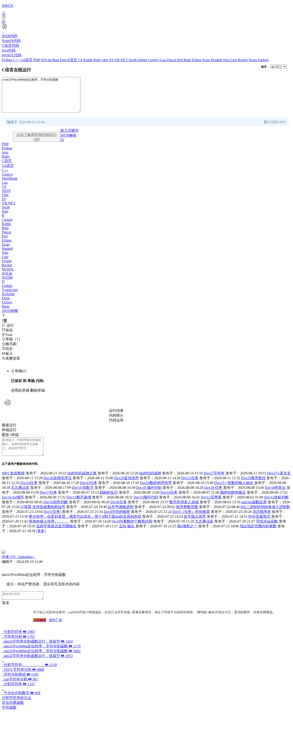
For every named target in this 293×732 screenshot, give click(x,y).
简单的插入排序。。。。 (49, 521)
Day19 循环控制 (149, 488)
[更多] (41, 531)
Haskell (217, 60)
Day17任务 (48, 492)
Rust (56, 60)
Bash (188, 60)
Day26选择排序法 (57, 478)
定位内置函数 (13, 702)
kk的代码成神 (150, 473)
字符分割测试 (20, 674)
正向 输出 (127, 526)
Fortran (263, 60)
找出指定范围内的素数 (258, 526)
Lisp (234, 60)
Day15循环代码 (146, 497)
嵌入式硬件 (69, 130)
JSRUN (7, 6)
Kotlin (88, 60)
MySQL (8, 269)
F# (111, 60)
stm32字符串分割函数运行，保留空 (37, 641)
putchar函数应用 (254, 502)
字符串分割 (18, 636)
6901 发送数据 (13, 473)
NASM (7, 277)
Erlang (197, 60)
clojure (142, 60)
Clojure (7, 220)
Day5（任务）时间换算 (191, 512)
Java (5, 152)
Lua (163, 60)
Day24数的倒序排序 (156, 483)
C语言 (7, 161)
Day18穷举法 (275, 488)
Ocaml (6, 261)
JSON (6, 191)
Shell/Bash (9, 178)
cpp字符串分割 (20, 679)
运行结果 (116, 411)
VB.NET (121, 60)
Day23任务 (88, 483)
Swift (133, 60)
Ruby (97, 60)
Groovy (154, 60)
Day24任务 (29, 483)
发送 (5, 603)
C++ (17, 60)
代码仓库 (116, 420)
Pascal (172, 60)
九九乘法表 (20, 488)
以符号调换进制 (120, 507)
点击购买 (39, 620)
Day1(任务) (52, 512)
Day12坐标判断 (276, 497)
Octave (7, 302)
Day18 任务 (213, 488)
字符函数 (9, 707)
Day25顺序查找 (253, 478)
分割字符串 (18, 632)
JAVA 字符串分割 (23, 669)
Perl (180, 60)
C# (80, 60)
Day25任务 (189, 478)
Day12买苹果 (211, 497)
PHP (37, 60)
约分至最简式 (259, 516)
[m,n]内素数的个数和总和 (132, 521)
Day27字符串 (214, 473)
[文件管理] (146, 22)
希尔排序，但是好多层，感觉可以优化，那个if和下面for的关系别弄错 (85, 516)
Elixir (6, 298)
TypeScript (10, 290)
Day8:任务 (119, 502)
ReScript (8, 294)
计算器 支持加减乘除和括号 (42, 507)
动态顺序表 (261, 512)
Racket (243, 60)
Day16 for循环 (13, 497)
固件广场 (55, 620)
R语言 (72, 60)
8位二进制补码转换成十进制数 (265, 507)
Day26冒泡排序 (126, 478)
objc (105, 60)
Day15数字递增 (79, 497)
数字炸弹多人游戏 (184, 502)
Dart (63, 60)
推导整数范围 (187, 507)
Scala (206, 60)
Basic (6, 306)
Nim (226, 60)
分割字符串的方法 (16, 698)
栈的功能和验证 (233, 492)
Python (7, 60)
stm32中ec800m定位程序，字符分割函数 (41, 646)
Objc (5, 195)
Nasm (253, 60)
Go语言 (27, 60)
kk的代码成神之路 (82, 473)
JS (62, 140)
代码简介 (116, 415)
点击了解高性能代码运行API (36, 137)
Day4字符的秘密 (117, 512)
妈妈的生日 (109, 492)
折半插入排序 (195, 516)
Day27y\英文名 (279, 473)
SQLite (46, 60)
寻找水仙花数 (267, 521)
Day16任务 (169, 492)
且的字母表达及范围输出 (56, 526)
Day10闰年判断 (55, 502)
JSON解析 (68, 135)
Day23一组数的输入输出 (233, 483)
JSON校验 (10, 311)
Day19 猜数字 (83, 488)
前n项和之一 (187, 526)
